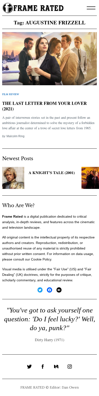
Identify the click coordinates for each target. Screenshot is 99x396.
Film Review (10, 94)
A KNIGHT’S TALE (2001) (52, 172)
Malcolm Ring (15, 136)
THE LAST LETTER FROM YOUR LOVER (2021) (44, 106)
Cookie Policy (41, 259)
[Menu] (91, 8)
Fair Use (60, 269)
